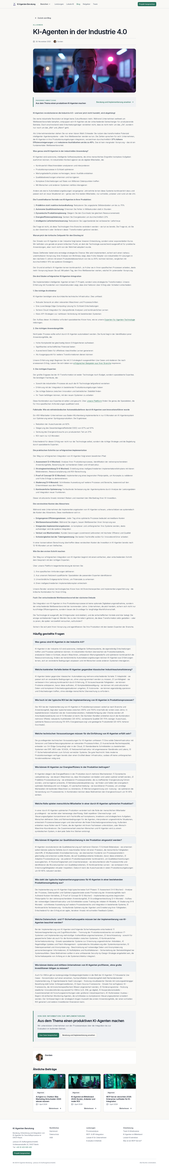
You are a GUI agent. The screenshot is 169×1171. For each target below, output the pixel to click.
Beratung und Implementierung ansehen (113, 102)
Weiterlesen (54, 1108)
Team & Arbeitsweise (131, 1131)
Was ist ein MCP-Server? (132, 1141)
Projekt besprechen (147, 4)
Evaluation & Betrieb (94, 1141)
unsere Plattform (94, 401)
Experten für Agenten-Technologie (120, 319)
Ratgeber (86, 4)
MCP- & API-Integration (95, 1134)
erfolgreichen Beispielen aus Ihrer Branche (92, 363)
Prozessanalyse (92, 1131)
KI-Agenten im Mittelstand (132, 1134)
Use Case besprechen (48, 1035)
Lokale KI (70, 4)
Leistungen (59, 4)
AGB (51, 1138)
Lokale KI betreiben (130, 1138)
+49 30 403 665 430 (24, 1147)
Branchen (44, 4)
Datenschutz (54, 1134)
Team (95, 4)
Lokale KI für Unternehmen (96, 1138)
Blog (78, 4)
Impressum (54, 1131)
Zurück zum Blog (44, 18)
